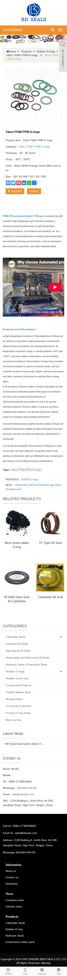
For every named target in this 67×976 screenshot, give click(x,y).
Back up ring (13, 719)
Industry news (14, 906)
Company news (15, 900)
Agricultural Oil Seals (18, 650)
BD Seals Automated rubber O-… (24, 743)
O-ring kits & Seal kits (18, 706)
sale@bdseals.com (23, 794)
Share (8, 973)
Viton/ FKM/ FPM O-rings (26, 469)
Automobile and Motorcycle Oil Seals (27, 657)
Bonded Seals (14, 699)
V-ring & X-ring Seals (18, 712)
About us (11, 870)
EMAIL (34, 191)
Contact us (12, 877)
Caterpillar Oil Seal (50, 597)
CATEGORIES (12, 30)
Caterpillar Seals (15, 636)
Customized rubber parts (20, 941)
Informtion (13, 865)
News (9, 894)
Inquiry (42, 973)
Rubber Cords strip (17, 678)
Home (12, 51)
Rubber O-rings (46, 51)
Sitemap (46, 962)
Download (11, 883)
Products (26, 51)
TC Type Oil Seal (50, 542)
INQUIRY (16, 191)
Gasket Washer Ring (18, 692)
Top (59, 973)
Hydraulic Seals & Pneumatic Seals (26, 664)
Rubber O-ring (14, 929)
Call (25, 973)
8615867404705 (27, 787)
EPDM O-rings (29, 479)
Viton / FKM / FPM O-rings (22, 55)
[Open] (63, 56)
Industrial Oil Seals (17, 643)
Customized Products (18, 685)
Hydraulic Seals (15, 935)
